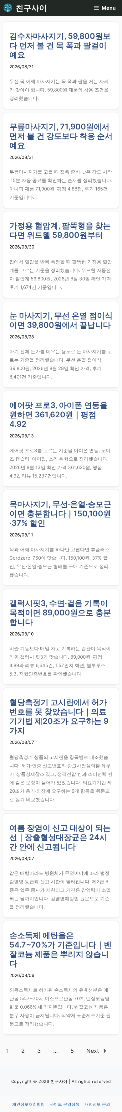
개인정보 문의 (97, 1104)
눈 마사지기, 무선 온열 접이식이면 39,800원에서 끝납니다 (61, 320)
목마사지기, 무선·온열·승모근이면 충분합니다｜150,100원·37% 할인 (60, 513)
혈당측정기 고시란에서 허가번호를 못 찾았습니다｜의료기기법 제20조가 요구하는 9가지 (59, 716)
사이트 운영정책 (64, 1104)
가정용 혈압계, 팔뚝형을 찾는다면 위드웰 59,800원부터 (60, 230)
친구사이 (31, 8)
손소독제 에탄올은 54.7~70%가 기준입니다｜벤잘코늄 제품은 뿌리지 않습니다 (60, 949)
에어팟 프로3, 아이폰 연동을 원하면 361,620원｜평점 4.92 (58, 414)
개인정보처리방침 (28, 1104)
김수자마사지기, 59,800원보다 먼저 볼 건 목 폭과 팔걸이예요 (60, 45)
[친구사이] (8, 8)
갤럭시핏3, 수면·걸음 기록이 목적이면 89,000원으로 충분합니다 (60, 612)
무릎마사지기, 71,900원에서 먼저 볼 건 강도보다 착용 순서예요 (61, 136)
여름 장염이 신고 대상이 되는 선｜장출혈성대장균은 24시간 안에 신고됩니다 (60, 837)
